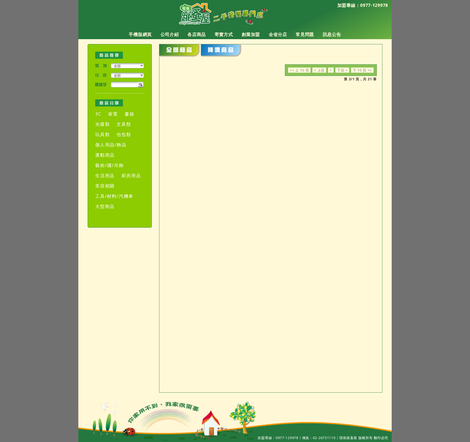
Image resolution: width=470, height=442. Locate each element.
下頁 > (342, 70)
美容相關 (105, 186)
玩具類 (102, 134)
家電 (113, 114)
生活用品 (105, 175)
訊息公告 (332, 34)
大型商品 (105, 206)
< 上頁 (319, 70)
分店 (101, 75)
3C (98, 114)
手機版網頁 (140, 34)
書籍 (129, 114)
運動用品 (105, 155)
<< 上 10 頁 (299, 70)
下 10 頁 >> (362, 70)
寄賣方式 (224, 34)
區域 (101, 66)
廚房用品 (131, 175)
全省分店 (278, 34)
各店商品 (197, 34)
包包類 (124, 134)
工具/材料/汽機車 (114, 196)
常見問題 (305, 34)
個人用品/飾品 (111, 145)
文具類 (124, 124)
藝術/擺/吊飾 (109, 165)
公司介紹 (170, 34)
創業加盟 (251, 34)
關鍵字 (101, 84)
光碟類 (102, 124)
